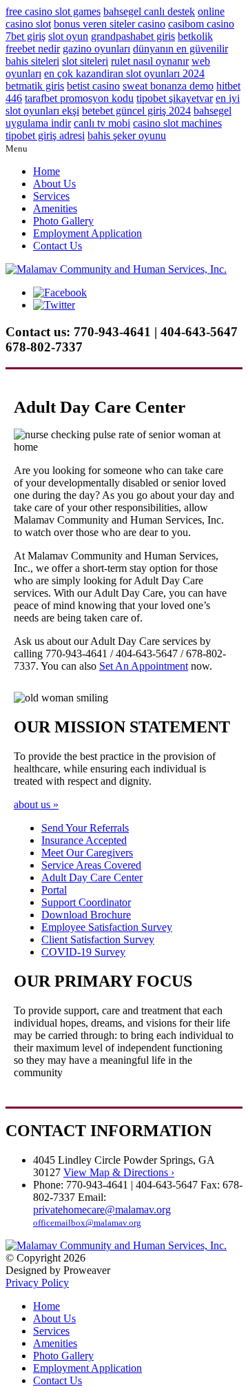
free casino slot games (53, 11)
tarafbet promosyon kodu (79, 98)
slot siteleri (85, 61)
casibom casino (201, 24)
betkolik (195, 36)
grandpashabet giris (133, 36)
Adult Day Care (92, 877)
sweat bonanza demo (168, 86)
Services (51, 196)
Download (86, 915)
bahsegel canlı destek (149, 11)
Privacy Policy (37, 1282)
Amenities (55, 208)
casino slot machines (177, 123)
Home (46, 171)
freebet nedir (33, 48)
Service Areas (91, 865)
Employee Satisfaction (106, 927)
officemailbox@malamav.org (87, 1222)
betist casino (93, 86)
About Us (54, 183)
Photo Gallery (63, 221)
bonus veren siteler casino (109, 24)
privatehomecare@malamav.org (102, 1209)
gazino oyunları (96, 48)
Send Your (85, 828)
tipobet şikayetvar (174, 98)
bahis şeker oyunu (126, 135)
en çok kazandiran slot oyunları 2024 (124, 73)
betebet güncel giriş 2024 (136, 110)
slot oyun (68, 36)
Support (86, 902)
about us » (36, 804)
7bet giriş (25, 36)
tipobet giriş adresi (45, 135)
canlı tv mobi (102, 123)
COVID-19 (83, 952)
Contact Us (57, 245)
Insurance (84, 840)
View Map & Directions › (118, 1172)
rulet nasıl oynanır (150, 61)
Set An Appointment (143, 666)
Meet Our (87, 853)
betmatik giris (35, 86)
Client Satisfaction (97, 939)
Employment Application (87, 233)
